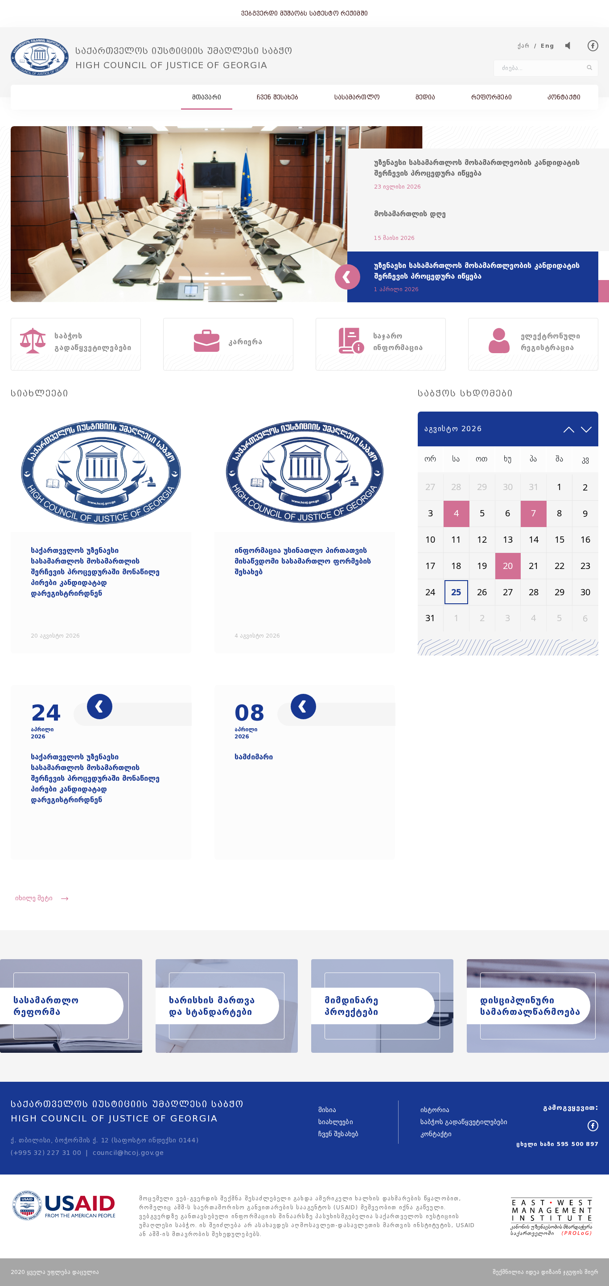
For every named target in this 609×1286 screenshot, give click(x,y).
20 (508, 566)
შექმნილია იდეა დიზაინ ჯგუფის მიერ (545, 1272)
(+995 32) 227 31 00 (46, 1153)
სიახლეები (335, 1122)
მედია (426, 97)
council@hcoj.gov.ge (128, 1153)
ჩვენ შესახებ (278, 97)
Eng (547, 45)
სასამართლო (357, 97)
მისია (327, 1110)
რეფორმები (491, 97)
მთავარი (206, 97)
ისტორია (435, 1110)
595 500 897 (577, 1144)
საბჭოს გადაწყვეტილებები (464, 1122)
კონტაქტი (563, 97)
